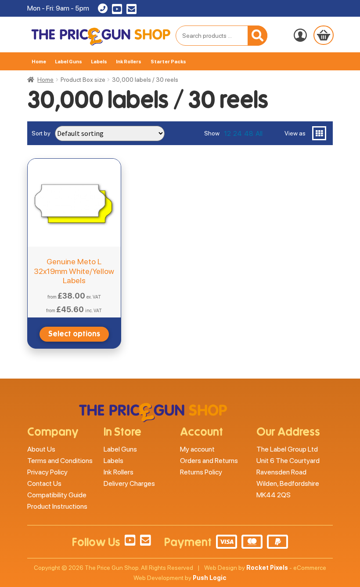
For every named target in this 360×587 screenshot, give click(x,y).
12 (227, 133)
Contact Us (44, 483)
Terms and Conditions (60, 460)
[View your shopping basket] (323, 35)
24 (237, 133)
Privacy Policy (47, 472)
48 (248, 133)
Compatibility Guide (56, 495)
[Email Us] (131, 11)
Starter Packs (168, 61)
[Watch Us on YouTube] (117, 11)
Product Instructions (57, 506)
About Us (41, 449)
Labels (99, 61)
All (259, 133)
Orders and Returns (209, 460)
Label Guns (68, 61)
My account (197, 449)
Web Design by (246, 567)
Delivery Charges (129, 483)
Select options (74, 334)
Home (39, 61)
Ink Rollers (128, 61)
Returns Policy (201, 472)
